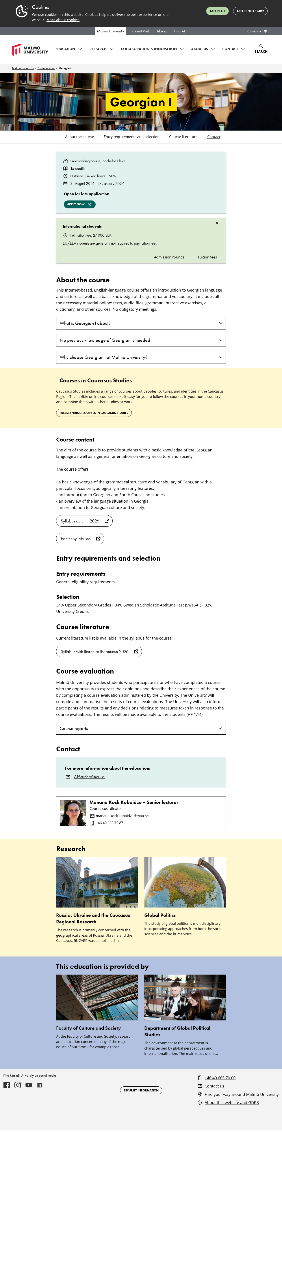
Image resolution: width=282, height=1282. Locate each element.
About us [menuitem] (199, 49)
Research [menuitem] (98, 49)
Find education (46, 68)
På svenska (254, 31)
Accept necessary (250, 11)
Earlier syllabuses (76, 538)
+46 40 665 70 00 (220, 1077)
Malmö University (110, 31)
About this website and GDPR (232, 1102)
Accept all (217, 11)
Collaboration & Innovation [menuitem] (149, 49)
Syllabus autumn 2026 (80, 521)
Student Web (140, 31)
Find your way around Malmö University (242, 1094)
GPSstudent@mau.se (89, 777)
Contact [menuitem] (230, 49)
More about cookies (63, 19)
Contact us (214, 1086)
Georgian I (65, 68)
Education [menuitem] (65, 49)
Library (162, 31)
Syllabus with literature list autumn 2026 (94, 651)
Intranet (179, 31)
